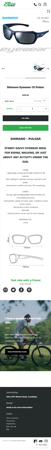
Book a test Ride (26, 128)
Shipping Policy (11, 424)
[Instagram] (46, 441)
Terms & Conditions (12, 418)
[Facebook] (35, 441)
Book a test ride (11, 427)
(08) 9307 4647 (35, 4)
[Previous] (3, 68)
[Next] (47, 68)
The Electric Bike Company (19, 441)
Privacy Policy (10, 421)
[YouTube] (40, 441)
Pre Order (25, 118)
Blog (7, 429)
